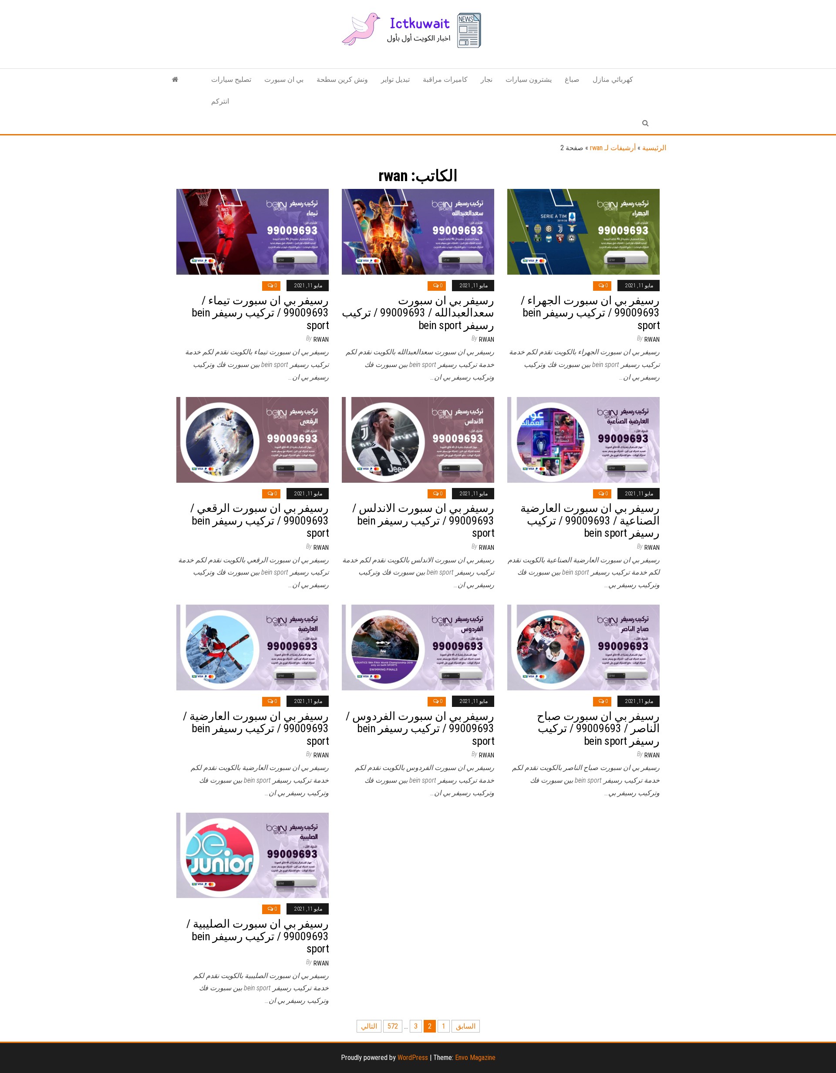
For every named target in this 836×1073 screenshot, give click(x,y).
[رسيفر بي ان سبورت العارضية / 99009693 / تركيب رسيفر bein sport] (252, 647)
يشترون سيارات (529, 79)
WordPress (413, 1057)
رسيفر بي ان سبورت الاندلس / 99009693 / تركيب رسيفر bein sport (423, 520)
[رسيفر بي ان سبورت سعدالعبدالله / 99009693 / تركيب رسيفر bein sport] (418, 231)
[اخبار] (175, 80)
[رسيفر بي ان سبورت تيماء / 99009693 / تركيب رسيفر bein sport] (252, 231)
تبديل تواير (395, 79)
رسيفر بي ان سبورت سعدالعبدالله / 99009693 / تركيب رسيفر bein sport (418, 313)
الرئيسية (654, 148)
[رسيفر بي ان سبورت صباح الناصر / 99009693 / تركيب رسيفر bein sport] (583, 647)
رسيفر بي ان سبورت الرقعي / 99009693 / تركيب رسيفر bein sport (259, 520)
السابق (465, 1026)
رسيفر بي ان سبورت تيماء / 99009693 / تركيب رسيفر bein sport (260, 313)
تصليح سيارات (231, 79)
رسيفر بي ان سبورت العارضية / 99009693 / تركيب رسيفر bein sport (256, 728)
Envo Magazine (475, 1057)
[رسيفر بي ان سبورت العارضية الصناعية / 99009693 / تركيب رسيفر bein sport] (583, 439)
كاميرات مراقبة (445, 79)
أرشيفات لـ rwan (613, 148)
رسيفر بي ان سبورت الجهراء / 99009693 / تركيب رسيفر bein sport (590, 313)
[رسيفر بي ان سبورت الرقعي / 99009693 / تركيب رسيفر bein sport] (252, 439)
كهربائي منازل (613, 79)
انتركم (220, 101)
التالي (369, 1026)
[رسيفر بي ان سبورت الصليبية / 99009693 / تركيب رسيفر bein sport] (252, 855)
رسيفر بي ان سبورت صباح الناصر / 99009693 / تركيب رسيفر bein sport (598, 728)
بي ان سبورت (283, 79)
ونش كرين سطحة (342, 79)
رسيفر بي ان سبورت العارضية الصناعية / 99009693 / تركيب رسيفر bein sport (590, 520)
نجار (486, 79)
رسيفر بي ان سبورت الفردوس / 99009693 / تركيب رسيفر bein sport (420, 728)
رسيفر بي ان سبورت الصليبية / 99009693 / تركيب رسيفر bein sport (257, 936)
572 (393, 1026)
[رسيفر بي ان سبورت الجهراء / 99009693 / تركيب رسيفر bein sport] (583, 231)
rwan (321, 339)
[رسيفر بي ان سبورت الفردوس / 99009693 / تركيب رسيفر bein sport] (418, 647)
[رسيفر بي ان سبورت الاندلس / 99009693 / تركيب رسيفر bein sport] (418, 439)
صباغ (572, 79)
